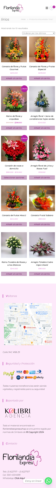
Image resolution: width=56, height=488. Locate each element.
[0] (51, 8)
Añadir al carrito (14, 78)
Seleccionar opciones (14, 177)
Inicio (23, 19)
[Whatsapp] (48, 481)
